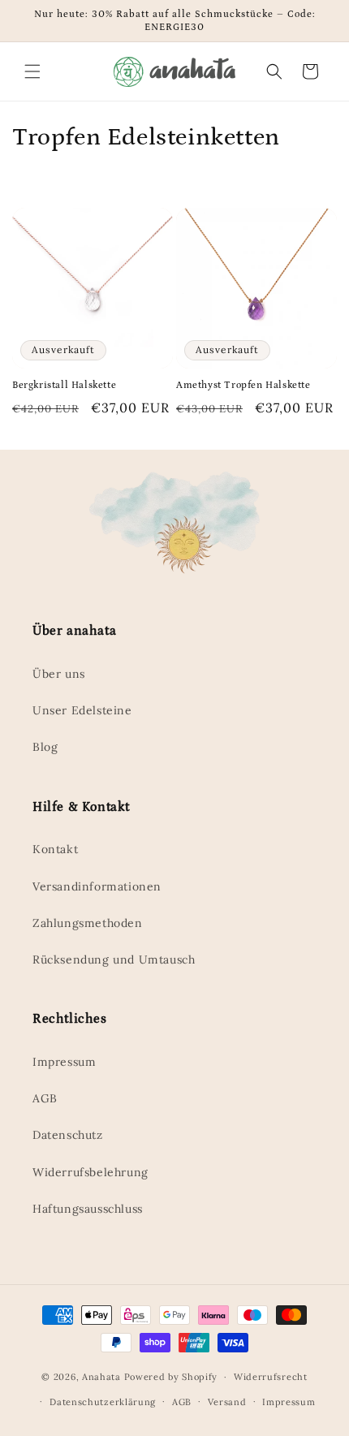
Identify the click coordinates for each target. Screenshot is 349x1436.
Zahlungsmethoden (87, 923)
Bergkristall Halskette (64, 385)
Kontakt (55, 849)
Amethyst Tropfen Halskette (243, 385)
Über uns (58, 673)
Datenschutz (67, 1135)
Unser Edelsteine (82, 710)
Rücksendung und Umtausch (113, 959)
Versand (227, 1402)
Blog (45, 747)
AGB (45, 1098)
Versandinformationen (97, 886)
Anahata (101, 1376)
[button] (32, 71)
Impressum (64, 1061)
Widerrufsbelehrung (90, 1172)
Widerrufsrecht (271, 1376)
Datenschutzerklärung (103, 1402)
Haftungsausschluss (87, 1208)
